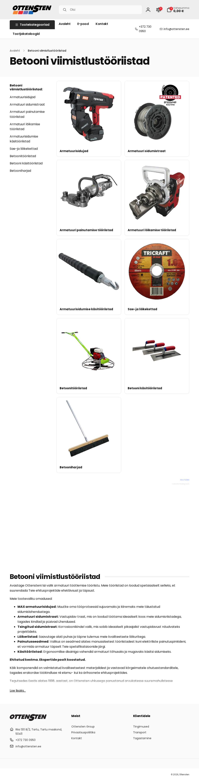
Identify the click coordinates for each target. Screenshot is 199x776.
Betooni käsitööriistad (26, 163)
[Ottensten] (28, 720)
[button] (178, 10)
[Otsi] (65, 10)
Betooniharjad (20, 170)
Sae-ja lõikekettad (24, 148)
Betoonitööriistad (23, 156)
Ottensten (184, 774)
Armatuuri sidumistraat (27, 104)
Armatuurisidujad (22, 97)
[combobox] (100, 9)
